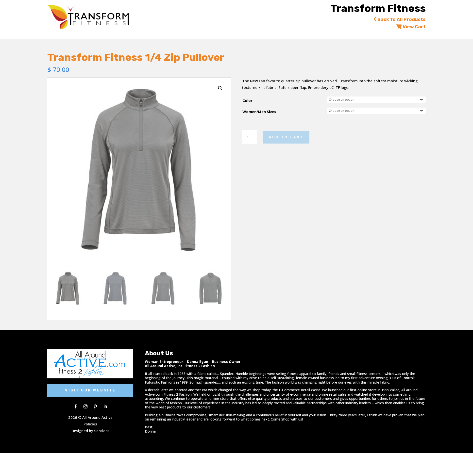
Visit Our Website (90, 390)
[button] (220, 88)
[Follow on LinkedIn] (105, 406)
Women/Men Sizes (259, 111)
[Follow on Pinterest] (95, 406)
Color (247, 100)
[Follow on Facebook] (76, 406)
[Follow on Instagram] (85, 406)
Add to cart (286, 137)
